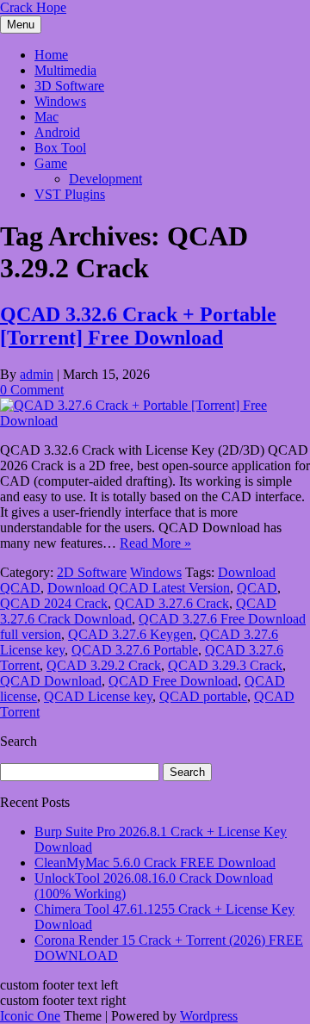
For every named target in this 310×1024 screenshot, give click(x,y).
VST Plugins (69, 194)
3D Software (69, 85)
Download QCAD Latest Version (138, 587)
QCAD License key (98, 696)
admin (36, 374)
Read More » (155, 543)
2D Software (92, 572)
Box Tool (60, 147)
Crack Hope (33, 7)
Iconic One (30, 1015)
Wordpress (209, 1015)
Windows (60, 101)
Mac (46, 116)
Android (57, 132)
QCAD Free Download (173, 680)
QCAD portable (203, 696)
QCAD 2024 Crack (54, 603)
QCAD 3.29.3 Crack (225, 665)
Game (50, 163)
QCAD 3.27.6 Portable (134, 649)
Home (51, 54)
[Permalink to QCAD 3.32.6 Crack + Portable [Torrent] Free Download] (155, 420)
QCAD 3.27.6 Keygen (130, 634)
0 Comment (32, 389)
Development (105, 178)
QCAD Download (51, 680)
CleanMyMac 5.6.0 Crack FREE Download (155, 862)
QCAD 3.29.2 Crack (103, 665)
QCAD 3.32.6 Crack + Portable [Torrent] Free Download (138, 326)
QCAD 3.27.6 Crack (172, 603)
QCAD (257, 587)
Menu (20, 24)
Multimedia (65, 70)
